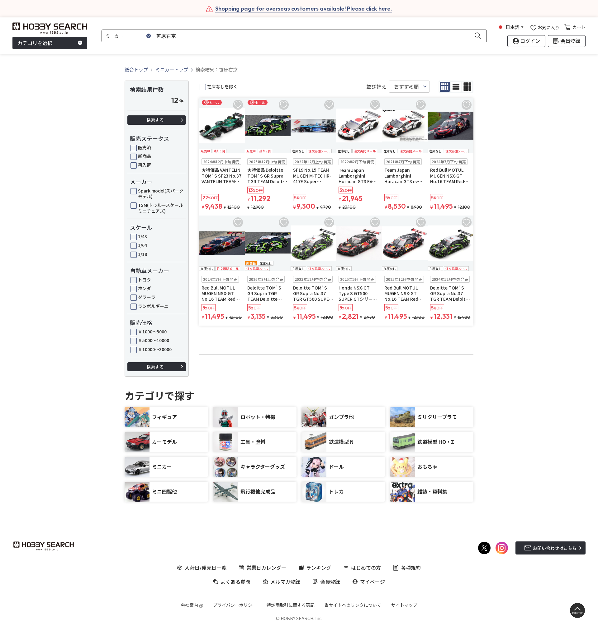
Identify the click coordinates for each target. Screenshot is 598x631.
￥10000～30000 (155, 349)
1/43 (142, 236)
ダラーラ (146, 297)
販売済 (144, 147)
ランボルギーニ (153, 306)
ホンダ (144, 288)
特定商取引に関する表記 (291, 605)
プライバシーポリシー (235, 605)
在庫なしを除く (222, 86)
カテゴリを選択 (34, 43)
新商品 (144, 156)
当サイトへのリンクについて (353, 605)
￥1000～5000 (152, 331)
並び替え (376, 86)
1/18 (142, 254)
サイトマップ (404, 605)
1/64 (142, 245)
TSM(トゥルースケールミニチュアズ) (160, 207)
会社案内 (189, 605)
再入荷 (144, 165)
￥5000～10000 (153, 340)
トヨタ (144, 279)
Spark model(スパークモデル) (160, 193)
